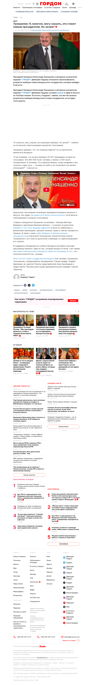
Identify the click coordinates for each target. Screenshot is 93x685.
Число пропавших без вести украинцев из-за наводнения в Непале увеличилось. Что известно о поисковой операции (29, 393)
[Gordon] (50, 3)
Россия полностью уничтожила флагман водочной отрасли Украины (62, 395)
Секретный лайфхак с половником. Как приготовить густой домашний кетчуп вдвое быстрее (69, 365)
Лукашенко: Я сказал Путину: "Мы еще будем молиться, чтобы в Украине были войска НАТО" (23, 331)
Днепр (48, 576)
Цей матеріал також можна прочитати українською (50, 30)
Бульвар (72, 7)
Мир (21, 17)
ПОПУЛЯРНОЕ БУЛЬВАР (23, 479)
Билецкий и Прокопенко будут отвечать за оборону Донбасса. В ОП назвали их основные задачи (29, 419)
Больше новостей (29, 475)
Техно (15, 580)
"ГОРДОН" (26, 80)
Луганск (49, 584)
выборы (25, 290)
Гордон (15, 17)
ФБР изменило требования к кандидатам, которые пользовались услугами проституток (28, 460)
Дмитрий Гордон (70, 558)
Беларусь (17, 290)
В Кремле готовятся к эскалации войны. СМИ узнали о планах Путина (65, 528)
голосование (33, 290)
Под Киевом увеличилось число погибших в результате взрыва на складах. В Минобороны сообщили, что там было (29, 402)
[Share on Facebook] (25, 285)
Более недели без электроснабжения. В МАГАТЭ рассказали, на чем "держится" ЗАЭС (27, 427)
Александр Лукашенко (46, 290)
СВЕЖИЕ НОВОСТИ (21, 386)
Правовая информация (18, 617)
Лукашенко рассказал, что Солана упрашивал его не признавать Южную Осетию (45, 330)
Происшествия (18, 588)
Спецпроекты (35, 601)
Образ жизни (18, 584)
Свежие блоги (54, 383)
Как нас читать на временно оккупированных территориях (19, 625)
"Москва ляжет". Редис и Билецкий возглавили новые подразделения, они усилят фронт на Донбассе (65, 507)
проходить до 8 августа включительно (48, 215)
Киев (48, 556)
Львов (48, 560)
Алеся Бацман (72, 593)
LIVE (31, 578)
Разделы (33, 552)
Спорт (15, 572)
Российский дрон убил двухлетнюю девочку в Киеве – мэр (26, 452)
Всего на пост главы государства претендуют (33, 259)
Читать (73, 300)
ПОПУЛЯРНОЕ (53, 489)
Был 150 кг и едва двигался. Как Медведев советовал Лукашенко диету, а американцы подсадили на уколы (65, 518)
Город (48, 552)
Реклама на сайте (19, 612)
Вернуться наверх (69, 640)
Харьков (49, 572)
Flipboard (70, 603)
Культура (16, 576)
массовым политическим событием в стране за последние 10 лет (42, 251)
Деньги (16, 564)
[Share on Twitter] (29, 285)
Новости (16, 7)
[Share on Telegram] (33, 285)
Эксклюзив (34, 582)
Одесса (49, 564)
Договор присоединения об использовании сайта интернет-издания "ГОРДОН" (37, 628)
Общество (49, 375)
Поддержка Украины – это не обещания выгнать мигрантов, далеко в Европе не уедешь (62, 419)
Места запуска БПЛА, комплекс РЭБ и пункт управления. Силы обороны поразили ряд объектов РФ (27, 445)
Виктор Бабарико (60, 290)
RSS (67, 607)
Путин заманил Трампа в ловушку (63, 402)
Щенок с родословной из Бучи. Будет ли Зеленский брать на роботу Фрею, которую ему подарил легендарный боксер (45, 366)
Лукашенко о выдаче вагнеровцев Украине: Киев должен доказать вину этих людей (68, 330)
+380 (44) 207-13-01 (24, 637)
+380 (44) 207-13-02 (47, 637)
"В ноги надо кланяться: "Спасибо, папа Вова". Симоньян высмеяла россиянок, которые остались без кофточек (30, 517)
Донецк (49, 568)
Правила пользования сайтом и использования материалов (37, 610)
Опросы (33, 594)
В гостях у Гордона (52, 7)
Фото (32, 586)
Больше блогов (63, 426)
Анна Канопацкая (35, 293)
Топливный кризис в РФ (24, 11)
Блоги (64, 7)
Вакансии (16, 604)
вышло (60, 93)
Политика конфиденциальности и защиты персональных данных (37, 618)
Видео (32, 590)
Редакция (16, 608)
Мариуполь (50, 580)
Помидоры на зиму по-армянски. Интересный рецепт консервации (29, 507)
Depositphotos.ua (42, 657)
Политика (16, 560)
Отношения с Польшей (69, 11)
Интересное (17, 595)
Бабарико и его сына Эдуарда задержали (31, 228)
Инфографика (18, 591)
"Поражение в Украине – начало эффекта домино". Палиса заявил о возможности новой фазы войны (28, 436)
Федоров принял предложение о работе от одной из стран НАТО (64, 536)
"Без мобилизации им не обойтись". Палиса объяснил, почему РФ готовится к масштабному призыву (28, 469)
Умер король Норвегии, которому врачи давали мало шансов (30, 527)
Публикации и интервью (32, 7)
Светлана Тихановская (21, 293)
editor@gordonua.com (72, 637)
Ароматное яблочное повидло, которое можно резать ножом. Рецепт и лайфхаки (31, 486)
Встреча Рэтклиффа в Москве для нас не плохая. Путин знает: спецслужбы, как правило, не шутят (62, 409)
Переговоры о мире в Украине (47, 11)
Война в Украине (19, 556)
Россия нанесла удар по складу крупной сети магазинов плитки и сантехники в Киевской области (28, 410)
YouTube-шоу (35, 597)
